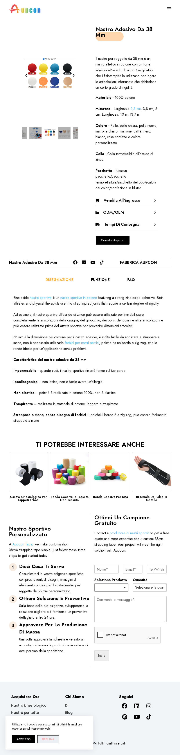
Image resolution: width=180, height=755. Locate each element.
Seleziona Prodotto (110, 580)
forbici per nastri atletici (82, 342)
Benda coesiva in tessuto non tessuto (69, 498)
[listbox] (111, 587)
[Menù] (169, 9)
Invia (101, 655)
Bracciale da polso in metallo (151, 498)
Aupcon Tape (22, 544)
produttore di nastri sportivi (129, 533)
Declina (48, 739)
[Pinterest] (124, 716)
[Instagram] (148, 705)
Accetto (24, 739)
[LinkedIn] (84, 262)
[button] (26, 75)
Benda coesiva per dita (110, 497)
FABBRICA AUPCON (138, 262)
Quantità (140, 580)
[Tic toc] (101, 262)
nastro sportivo (41, 297)
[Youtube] (92, 262)
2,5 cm (135, 108)
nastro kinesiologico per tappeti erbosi (28, 498)
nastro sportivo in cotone (78, 297)
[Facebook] (75, 262)
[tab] (59, 280)
